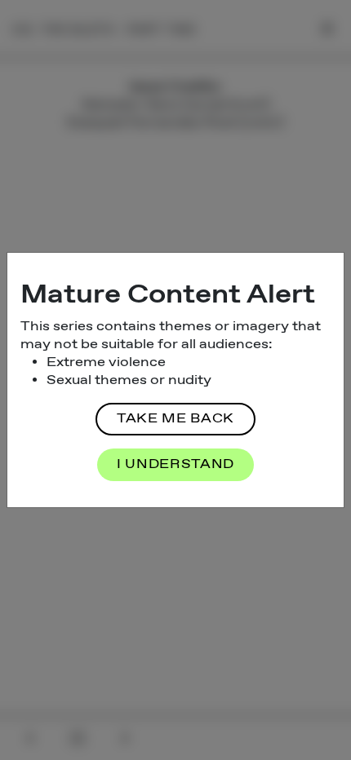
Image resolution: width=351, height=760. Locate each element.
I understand (175, 464)
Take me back (175, 418)
